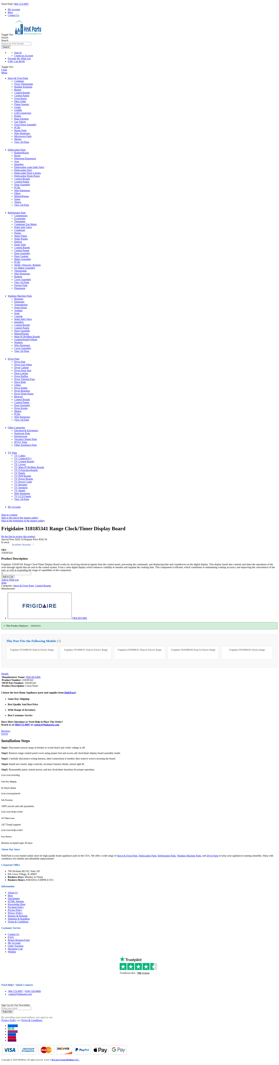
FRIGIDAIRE (79, 618)
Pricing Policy (15, 910)
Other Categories (16, 427)
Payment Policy (16, 907)
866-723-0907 (21, 4)
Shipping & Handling (19, 918)
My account (14, 9)
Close (4, 69)
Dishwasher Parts (17, 149)
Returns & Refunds (17, 915)
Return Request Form (19, 940)
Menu (4, 72)
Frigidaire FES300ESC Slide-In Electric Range (86, 650)
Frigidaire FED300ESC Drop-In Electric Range (139, 650)
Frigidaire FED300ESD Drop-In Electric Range (193, 650)
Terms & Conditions (18, 921)
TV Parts (12, 452)
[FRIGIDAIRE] (40, 618)
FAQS (4, 734)
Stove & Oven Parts (18, 78)
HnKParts (69, 692)
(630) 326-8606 (33, 991)
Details (4, 673)
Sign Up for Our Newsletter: (15, 1005)
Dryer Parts (13, 358)
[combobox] (16, 43)
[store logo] (27, 34)
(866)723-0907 (22, 724)
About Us (13, 892)
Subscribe (7, 1011)
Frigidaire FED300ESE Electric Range (247, 650)
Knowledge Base (16, 904)
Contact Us (13, 15)
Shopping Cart (15, 948)
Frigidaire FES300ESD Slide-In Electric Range (32, 650)
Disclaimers (14, 898)
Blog (10, 12)
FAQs (11, 937)
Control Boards (43, 585)
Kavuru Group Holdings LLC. (65, 1060)
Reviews (5, 731)
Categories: (7, 585)
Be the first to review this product (18, 536)
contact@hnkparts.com (46, 724)
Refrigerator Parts (17, 212)
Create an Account (23, 55)
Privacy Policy (15, 913)
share (4, 582)
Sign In (18, 52)
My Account (14, 507)
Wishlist (12, 951)
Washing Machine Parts (20, 296)
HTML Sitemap (16, 901)
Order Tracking (15, 945)
